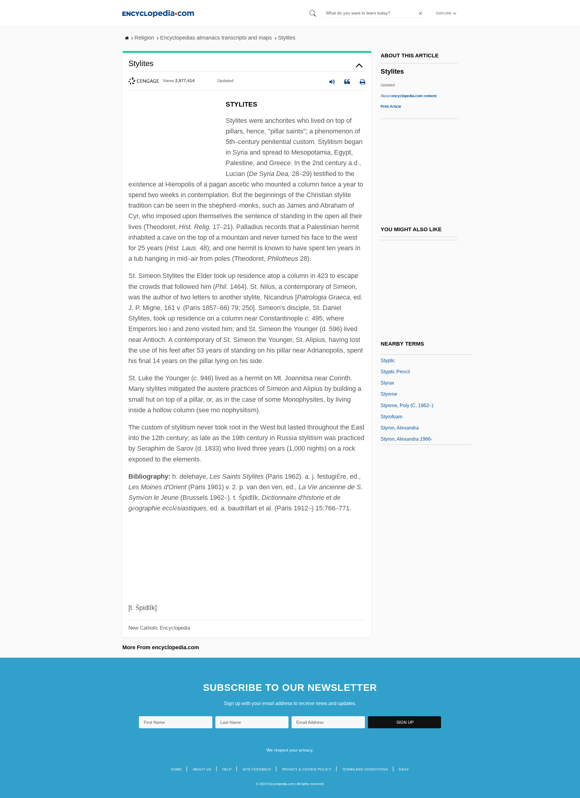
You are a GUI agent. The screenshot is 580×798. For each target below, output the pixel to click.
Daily (404, 769)
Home (176, 769)
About (409, 96)
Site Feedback (257, 769)
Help (227, 769)
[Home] (158, 13)
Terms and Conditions (365, 769)
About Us (202, 769)
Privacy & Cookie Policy (306, 769)
